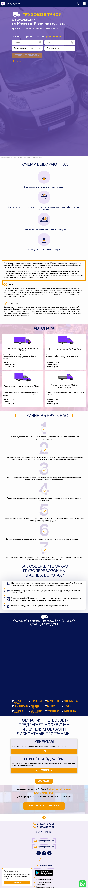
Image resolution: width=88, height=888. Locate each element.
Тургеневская (70, 711)
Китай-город (53, 701)
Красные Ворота (35, 707)
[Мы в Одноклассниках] (44, 853)
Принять (17, 882)
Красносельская (21, 706)
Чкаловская (36, 701)
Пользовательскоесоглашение (43, 883)
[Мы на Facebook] (38, 853)
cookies (6, 878)
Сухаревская (53, 711)
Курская (51, 706)
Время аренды (20, 48)
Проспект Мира (18, 712)
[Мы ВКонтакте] (49, 853)
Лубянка (67, 706)
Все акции (44, 781)
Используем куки (11, 871)
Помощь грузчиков (54, 48)
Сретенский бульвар (36, 712)
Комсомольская (71, 701)
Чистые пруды (17, 702)
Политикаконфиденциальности (44, 878)
